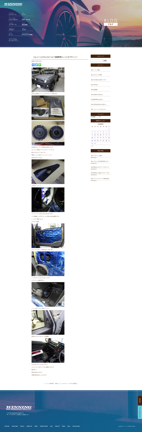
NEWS (63, 426)
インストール (12, 24)
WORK (36, 426)
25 (97, 140)
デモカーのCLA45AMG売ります (101, 161)
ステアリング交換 (98, 155)
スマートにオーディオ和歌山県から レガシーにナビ (101, 178)
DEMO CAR (29, 426)
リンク (27, 14)
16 (92, 137)
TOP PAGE (6, 426)
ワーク (12, 34)
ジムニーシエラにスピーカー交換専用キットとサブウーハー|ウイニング (128, 0)
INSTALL (22, 426)
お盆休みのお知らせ (98, 94)
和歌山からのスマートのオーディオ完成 (101, 167)
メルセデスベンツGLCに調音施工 (70, 383)
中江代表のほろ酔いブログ (99, 79)
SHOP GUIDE (15, 426)
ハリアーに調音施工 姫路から (51, 383)
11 (97, 134)
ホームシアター (12, 39)
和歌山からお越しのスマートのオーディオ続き (101, 172)
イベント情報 (96, 70)
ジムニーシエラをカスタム (99, 109)
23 (92, 140)
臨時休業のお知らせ (98, 99)
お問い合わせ (27, 19)
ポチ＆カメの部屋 (27, 34)
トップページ (12, 14)
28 (106, 140)
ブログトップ (100, 56)
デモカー (12, 29)
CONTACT (57, 426)
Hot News (95, 84)
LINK (51, 426)
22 (109, 137)
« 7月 (92, 146)
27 (103, 140)
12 (100, 134)
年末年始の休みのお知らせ (99, 104)
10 (95, 134)
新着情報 (27, 24)
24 (95, 140)
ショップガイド (12, 19)
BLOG (68, 426)
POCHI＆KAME (76, 426)
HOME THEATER (44, 426)
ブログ (27, 29)
